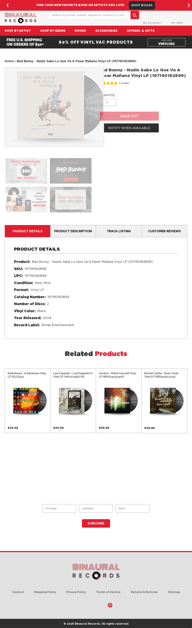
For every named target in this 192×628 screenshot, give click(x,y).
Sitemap (174, 592)
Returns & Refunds (144, 592)
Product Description (73, 231)
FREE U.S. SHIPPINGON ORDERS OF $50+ (25, 42)
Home (9, 61)
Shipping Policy (45, 592)
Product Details (27, 231)
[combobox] (94, 15)
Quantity (107, 95)
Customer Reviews (164, 231)
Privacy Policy (76, 592)
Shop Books (142, 5)
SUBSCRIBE (96, 523)
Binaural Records (87, 623)
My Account (152, 23)
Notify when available (129, 128)
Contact (18, 592)
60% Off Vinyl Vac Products (96, 42)
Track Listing (119, 231)
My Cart (178, 23)
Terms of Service (108, 592)
